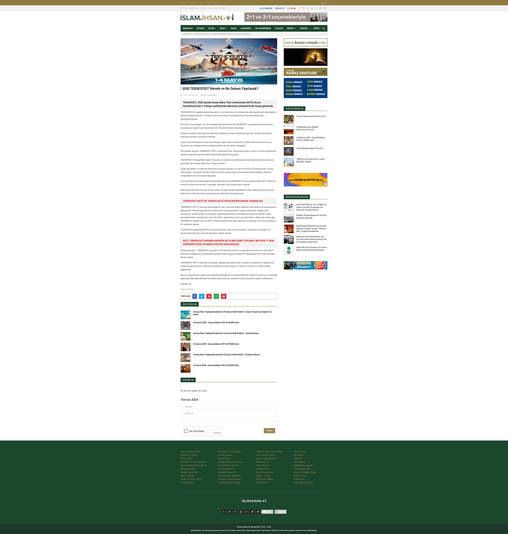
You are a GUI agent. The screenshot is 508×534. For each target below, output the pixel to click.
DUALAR (279, 28)
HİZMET (290, 28)
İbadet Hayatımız (264, 472)
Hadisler (298, 458)
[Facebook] (300, 8)
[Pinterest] (320, 8)
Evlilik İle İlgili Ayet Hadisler (269, 451)
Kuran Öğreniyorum (303, 482)
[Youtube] (312, 8)
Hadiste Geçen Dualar (229, 482)
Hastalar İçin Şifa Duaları (193, 462)
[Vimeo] (252, 512)
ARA (215, 8)
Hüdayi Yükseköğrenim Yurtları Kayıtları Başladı (311, 216)
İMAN (222, 28)
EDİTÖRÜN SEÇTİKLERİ (297, 197)
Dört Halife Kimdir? (265, 455)
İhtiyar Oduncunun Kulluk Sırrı (311, 116)
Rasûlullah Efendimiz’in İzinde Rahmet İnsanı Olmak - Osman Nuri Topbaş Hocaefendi (311, 228)
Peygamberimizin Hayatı (230, 462)
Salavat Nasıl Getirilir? (229, 475)
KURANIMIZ (246, 28)
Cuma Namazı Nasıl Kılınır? (310, 148)
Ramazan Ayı (262, 462)
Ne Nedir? (299, 455)
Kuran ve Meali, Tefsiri (191, 479)
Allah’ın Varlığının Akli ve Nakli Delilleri (201, 2)
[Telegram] (324, 8)
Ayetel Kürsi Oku (226, 468)
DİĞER (317, 28)
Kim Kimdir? (262, 482)
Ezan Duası (299, 479)
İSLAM (211, 28)
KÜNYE (184, 8)
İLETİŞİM (222, 8)
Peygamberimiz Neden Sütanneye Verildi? (307, 128)
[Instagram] (308, 8)
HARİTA (203, 8)
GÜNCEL (304, 28)
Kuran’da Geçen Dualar (229, 479)
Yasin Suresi (300, 451)
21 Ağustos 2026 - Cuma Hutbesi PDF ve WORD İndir (310, 138)
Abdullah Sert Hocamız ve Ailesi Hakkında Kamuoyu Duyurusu (311, 248)
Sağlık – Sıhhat (263, 475)
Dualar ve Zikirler (189, 455)
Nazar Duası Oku (302, 468)
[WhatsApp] (316, 8)
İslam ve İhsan (187, 289)
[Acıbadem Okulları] (305, 266)
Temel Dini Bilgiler (265, 479)
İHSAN (233, 28)
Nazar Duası (224, 458)
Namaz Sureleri (188, 468)
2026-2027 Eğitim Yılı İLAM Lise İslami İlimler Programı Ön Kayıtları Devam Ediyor (311, 207)
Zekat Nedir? (262, 465)
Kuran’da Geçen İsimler (229, 451)
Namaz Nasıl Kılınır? (190, 451)
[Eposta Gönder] (223, 296)
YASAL (209, 8)
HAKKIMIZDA (193, 8)
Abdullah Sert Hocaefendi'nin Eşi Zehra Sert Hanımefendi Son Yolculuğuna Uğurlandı (311, 239)
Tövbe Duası (187, 482)
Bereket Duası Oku (227, 472)
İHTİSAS (200, 28)
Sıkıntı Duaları (225, 455)
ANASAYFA (188, 28)
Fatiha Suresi (300, 475)
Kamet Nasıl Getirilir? (266, 458)
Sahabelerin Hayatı (303, 465)
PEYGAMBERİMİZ (263, 28)
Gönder (269, 431)
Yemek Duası (262, 468)
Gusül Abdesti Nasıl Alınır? (194, 465)
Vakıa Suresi (300, 462)
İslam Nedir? (187, 458)
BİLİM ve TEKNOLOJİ (202, 34)
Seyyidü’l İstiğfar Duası (305, 472)
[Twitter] (304, 8)
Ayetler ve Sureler (189, 472)
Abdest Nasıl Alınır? (228, 465)
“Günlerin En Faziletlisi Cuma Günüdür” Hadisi (310, 160)
